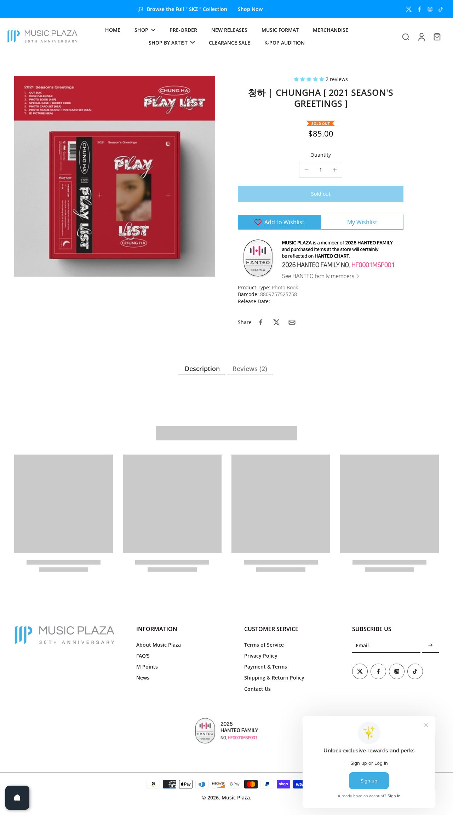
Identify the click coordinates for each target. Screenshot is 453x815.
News (142, 677)
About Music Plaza (158, 644)
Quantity (320, 154)
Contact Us (257, 689)
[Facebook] (419, 9)
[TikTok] (440, 9)
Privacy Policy (260, 655)
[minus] (306, 169)
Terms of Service (264, 644)
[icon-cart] (437, 36)
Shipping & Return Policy (274, 677)
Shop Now (250, 9)
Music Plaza (236, 797)
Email (362, 645)
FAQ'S (143, 655)
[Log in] (421, 36)
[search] (405, 36)
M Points (147, 666)
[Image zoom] (114, 176)
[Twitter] (408, 9)
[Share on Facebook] (261, 322)
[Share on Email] (292, 322)
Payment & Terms (265, 666)
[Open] (17, 798)
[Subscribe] (430, 645)
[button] (310, 79)
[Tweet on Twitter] (276, 322)
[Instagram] (430, 9)
